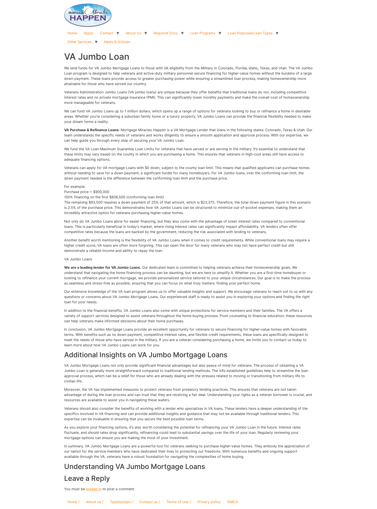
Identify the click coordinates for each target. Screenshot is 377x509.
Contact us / (149, 502)
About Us (133, 33)
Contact (106, 33)
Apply (88, 33)
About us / (94, 502)
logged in (93, 489)
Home (72, 33)
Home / (73, 502)
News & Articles (117, 42)
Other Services (79, 42)
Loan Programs (202, 33)
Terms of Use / (178, 502)
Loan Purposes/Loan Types (250, 33)
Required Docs (166, 33)
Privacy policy (209, 502)
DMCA (232, 502)
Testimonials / (121, 502)
